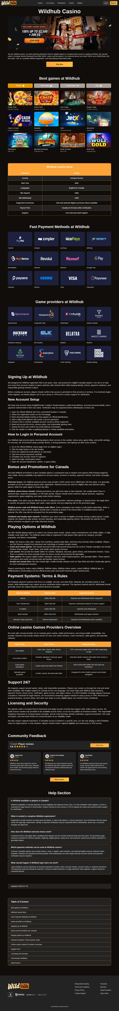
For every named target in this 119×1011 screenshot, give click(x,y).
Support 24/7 (16, 949)
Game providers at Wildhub (21, 921)
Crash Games (71, 85)
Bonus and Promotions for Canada (24, 931)
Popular (19, 85)
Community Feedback (19, 958)
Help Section (15, 963)
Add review (99, 745)
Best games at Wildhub (19, 908)
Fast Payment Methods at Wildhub (24, 917)
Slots (97, 85)
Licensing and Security (19, 954)
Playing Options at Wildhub (21, 935)
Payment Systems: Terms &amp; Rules (25, 940)
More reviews (59, 779)
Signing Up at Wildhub (19, 926)
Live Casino (45, 85)
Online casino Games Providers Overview (26, 944)
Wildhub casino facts (18, 912)
